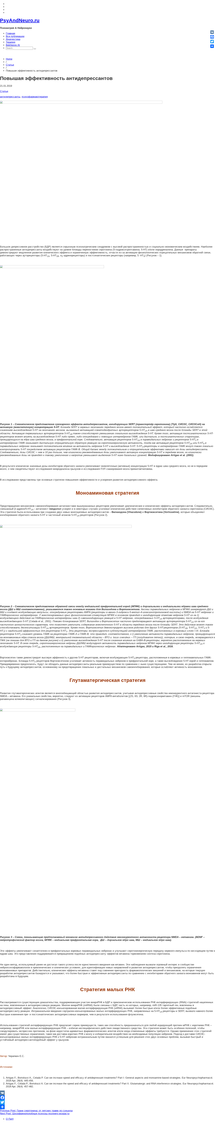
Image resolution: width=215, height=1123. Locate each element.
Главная (10, 33)
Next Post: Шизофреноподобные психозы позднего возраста (34, 1113)
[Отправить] (107, 1107)
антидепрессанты (10, 96)
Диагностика (13, 39)
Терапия (10, 42)
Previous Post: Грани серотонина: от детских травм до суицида (36, 1110)
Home (9, 59)
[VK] (107, 1093)
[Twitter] (107, 1102)
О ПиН (9, 1119)
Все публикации (15, 36)
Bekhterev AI (13, 45)
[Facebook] (107, 1097)
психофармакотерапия (35, 96)
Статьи (10, 64)
